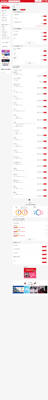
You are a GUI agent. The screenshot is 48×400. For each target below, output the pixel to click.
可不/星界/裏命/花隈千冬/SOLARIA (20, 125)
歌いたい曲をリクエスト (4, 31)
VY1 (16, 138)
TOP (13, 4)
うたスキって (8, 5)
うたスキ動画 (3, 29)
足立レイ (17, 124)
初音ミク (17, 79)
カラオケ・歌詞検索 (16, 4)
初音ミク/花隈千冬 (18, 117)
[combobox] (20, 70)
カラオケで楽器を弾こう (4, 32)
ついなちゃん (17, 151)
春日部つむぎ (17, 73)
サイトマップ (3, 72)
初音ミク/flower (18, 85)
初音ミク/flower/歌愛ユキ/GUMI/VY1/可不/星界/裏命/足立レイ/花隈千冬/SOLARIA (25, 123)
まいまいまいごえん (18, 144)
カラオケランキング (4, 12)
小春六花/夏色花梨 (18, 157)
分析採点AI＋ (3, 27)
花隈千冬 (17, 116)
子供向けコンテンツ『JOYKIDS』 (6, 38)
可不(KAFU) (17, 145)
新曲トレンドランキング (4, 15)
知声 (16, 175)
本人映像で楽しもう (4, 17)
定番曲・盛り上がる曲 (4, 20)
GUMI (16, 91)
